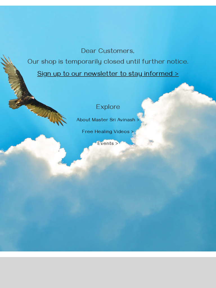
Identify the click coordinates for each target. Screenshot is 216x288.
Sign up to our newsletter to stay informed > (108, 75)
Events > (108, 144)
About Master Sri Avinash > (108, 120)
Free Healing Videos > (108, 132)
